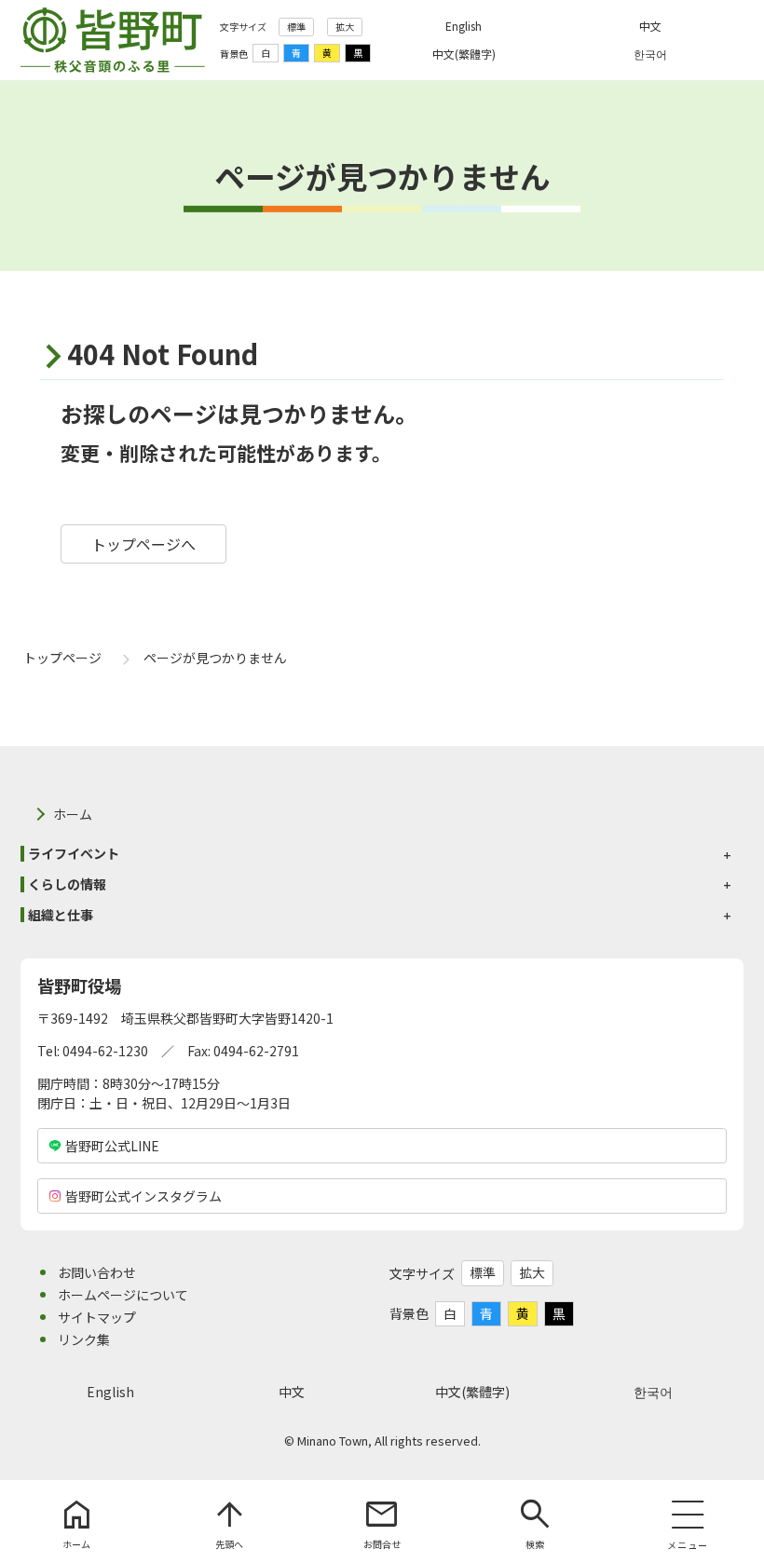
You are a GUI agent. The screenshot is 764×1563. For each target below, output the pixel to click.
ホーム (72, 814)
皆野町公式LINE (112, 1145)
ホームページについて (123, 1294)
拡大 (344, 27)
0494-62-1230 (105, 1050)
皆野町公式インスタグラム (143, 1196)
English (110, 1391)
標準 (296, 27)
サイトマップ (97, 1317)
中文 (292, 1391)
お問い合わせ (97, 1272)
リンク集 (84, 1339)
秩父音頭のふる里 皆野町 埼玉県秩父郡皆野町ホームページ (112, 40)
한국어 (653, 1391)
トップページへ (143, 544)
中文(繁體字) (472, 1391)
